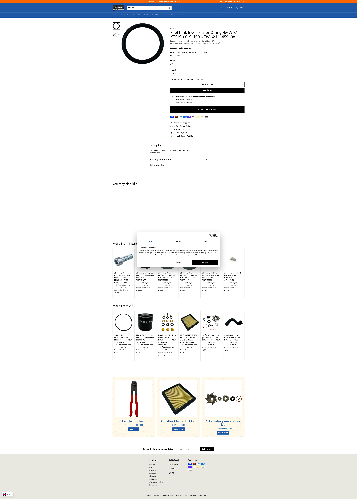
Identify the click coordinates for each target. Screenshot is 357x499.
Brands (136, 15)
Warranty (153, 470)
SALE (146, 15)
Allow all (205, 262)
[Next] (116, 63)
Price (172, 60)
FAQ (150, 467)
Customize (177, 262)
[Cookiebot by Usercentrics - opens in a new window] (210, 235)
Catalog (125, 15)
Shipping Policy (168, 495)
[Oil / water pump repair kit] (223, 398)
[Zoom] (142, 43)
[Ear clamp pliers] (133, 398)
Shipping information (160, 159)
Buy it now (207, 90)
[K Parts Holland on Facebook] (173, 472)
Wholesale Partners (156, 482)
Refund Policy (179, 495)
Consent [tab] (150, 241)
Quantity (174, 70)
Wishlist (184, 15)
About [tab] (206, 241)
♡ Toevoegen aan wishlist (123, 224)
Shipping (183, 79)
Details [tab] (178, 241)
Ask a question (157, 165)
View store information (184, 103)
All (131, 306)
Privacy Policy (202, 495)
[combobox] (149, 8)
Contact (156, 15)
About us (152, 476)
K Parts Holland (182, 41)
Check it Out (178, 429)
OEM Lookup (170, 15)
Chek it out (134, 429)
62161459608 (195, 43)
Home (114, 15)
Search (152, 464)
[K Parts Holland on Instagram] (170, 472)
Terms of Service (190, 495)
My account (153, 485)
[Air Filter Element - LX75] (178, 398)
